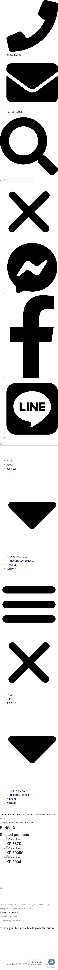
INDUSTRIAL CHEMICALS (22, 561)
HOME (9, 460)
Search (3, 180)
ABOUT (9, 464)
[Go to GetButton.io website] (51, 967)
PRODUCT (11, 565)
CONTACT (11, 569)
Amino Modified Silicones (38, 814)
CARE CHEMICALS (18, 556)
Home (3, 814)
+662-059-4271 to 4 (11, 913)
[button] (29, 147)
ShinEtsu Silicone (16, 814)
